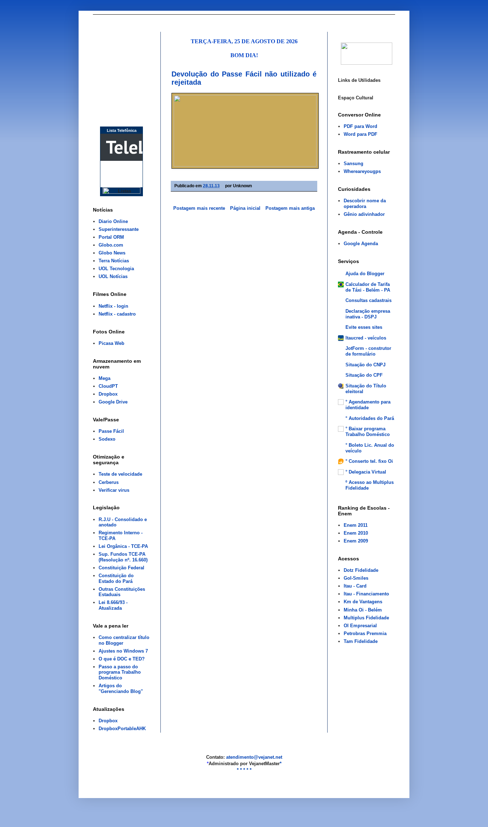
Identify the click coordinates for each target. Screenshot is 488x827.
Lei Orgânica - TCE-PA (123, 546)
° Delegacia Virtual (365, 472)
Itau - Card (355, 586)
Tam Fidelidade (361, 641)
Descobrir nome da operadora (365, 203)
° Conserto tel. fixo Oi (369, 461)
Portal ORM (111, 237)
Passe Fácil (111, 431)
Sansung (353, 163)
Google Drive (113, 402)
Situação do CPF (364, 375)
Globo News (112, 253)
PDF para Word (360, 126)
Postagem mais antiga (290, 208)
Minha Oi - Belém (363, 610)
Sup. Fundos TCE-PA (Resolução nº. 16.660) (123, 557)
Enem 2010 (356, 533)
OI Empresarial (360, 625)
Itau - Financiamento (366, 593)
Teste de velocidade (120, 474)
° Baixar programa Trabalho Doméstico (367, 431)
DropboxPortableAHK (122, 728)
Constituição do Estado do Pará (116, 578)
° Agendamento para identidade (367, 404)
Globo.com (111, 245)
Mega (104, 378)
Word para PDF (360, 134)
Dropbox (108, 394)
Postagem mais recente (199, 208)
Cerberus (109, 482)
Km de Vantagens (363, 601)
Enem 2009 (356, 541)
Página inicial (245, 208)
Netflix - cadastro (117, 314)
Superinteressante (119, 229)
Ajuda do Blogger (364, 273)
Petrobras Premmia (365, 633)
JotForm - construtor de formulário (368, 351)
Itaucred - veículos (365, 338)
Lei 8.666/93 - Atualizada (113, 605)
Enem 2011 (356, 525)
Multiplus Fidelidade (366, 617)
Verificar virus (114, 490)
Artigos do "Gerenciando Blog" (121, 688)
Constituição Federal (121, 567)
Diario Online (113, 221)
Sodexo (107, 439)
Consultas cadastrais (368, 300)
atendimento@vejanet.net (254, 757)
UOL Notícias (113, 276)
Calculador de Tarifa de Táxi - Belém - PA (367, 287)
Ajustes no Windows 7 (123, 651)
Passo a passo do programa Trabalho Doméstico (120, 672)
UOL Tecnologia (116, 268)
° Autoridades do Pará (369, 418)
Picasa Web (111, 343)
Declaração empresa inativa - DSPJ (367, 314)
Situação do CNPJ (365, 364)
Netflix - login (113, 306)
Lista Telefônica (121, 130)
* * (239, 770)
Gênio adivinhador (364, 214)
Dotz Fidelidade (361, 570)
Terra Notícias (114, 260)
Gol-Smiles (356, 578)
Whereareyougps (362, 171)
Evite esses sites (363, 327)
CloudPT (108, 386)
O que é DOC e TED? (122, 659)
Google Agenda (361, 243)
